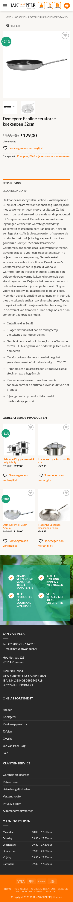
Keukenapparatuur (15, 724)
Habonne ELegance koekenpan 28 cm (49, 526)
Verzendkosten (12, 796)
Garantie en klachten (16, 774)
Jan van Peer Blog (14, 745)
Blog (57, 891)
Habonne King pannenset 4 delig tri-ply (18, 461)
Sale (5, 753)
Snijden (7, 709)
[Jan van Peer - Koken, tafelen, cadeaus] (35, 5)
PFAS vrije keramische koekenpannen (48, 17)
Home (8, 17)
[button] (5, 5)
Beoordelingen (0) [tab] (15, 190)
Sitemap (57, 897)
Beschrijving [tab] (12, 183)
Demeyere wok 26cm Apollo (15, 526)
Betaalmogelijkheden (16, 789)
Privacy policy (12, 803)
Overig (7, 738)
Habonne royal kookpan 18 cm (54, 461)
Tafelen (7, 731)
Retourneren (11, 782)
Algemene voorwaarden (18, 810)
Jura (16, 891)
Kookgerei (19, 17)
